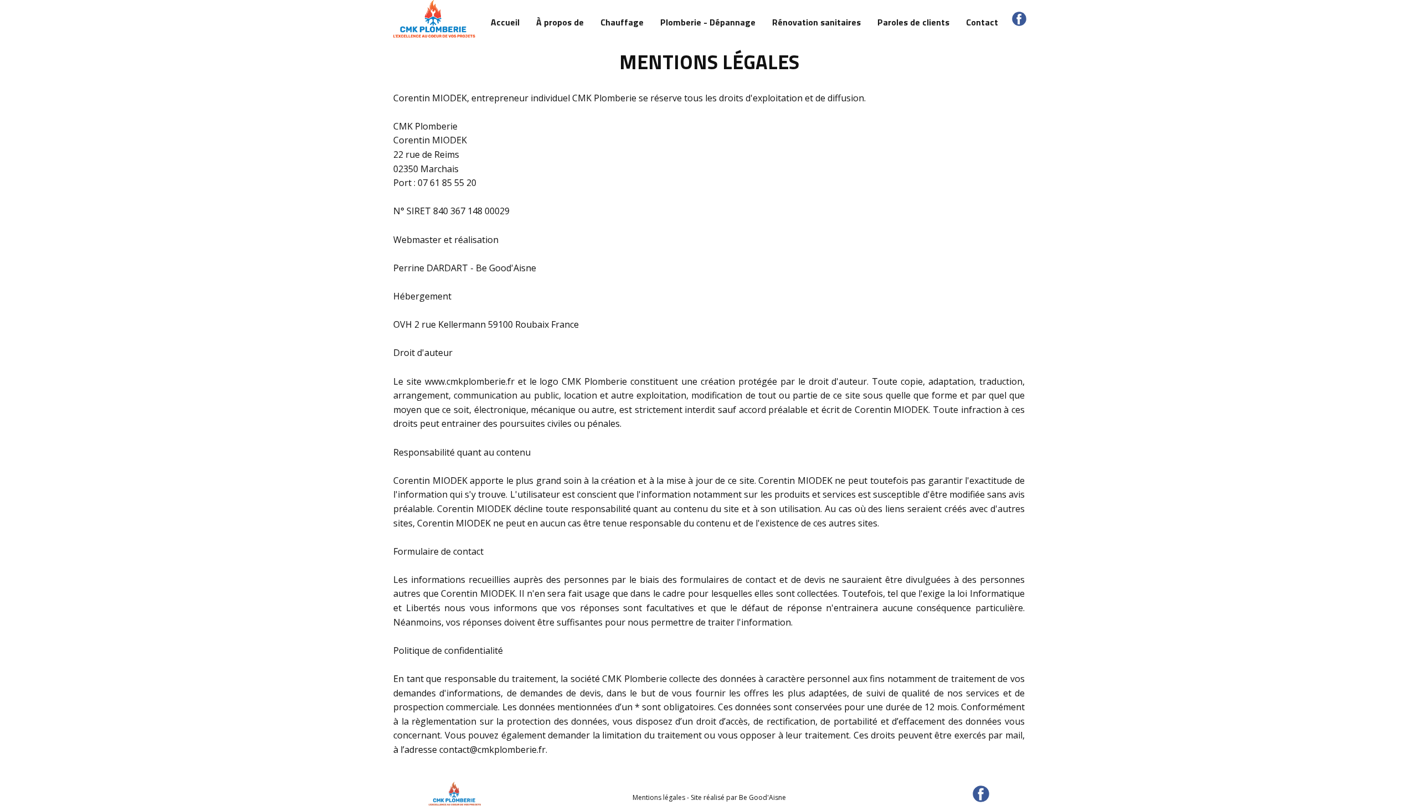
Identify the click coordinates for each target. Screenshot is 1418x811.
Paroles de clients (913, 22)
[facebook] (1019, 19)
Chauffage (622, 22)
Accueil (505, 22)
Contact (982, 22)
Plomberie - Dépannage (708, 22)
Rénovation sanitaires (816, 22)
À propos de (560, 22)
